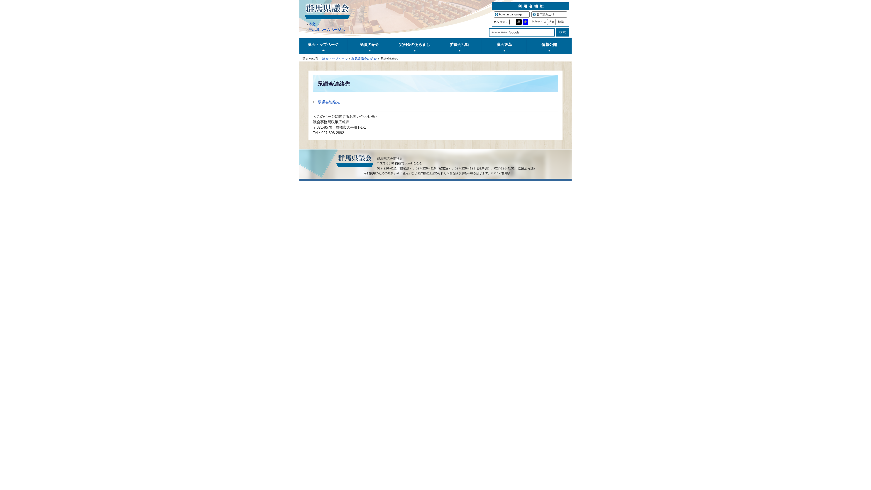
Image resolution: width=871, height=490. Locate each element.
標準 (561, 22)
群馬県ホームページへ (326, 30)
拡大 (551, 22)
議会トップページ (335, 59)
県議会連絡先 (329, 102)
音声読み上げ (545, 14)
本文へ (313, 24)
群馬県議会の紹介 (364, 59)
